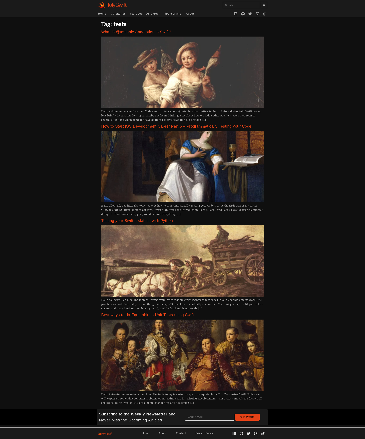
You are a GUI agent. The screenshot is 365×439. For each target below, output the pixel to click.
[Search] (264, 5)
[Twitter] (250, 13)
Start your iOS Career (145, 13)
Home (102, 13)
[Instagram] (257, 13)
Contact (181, 433)
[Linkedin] (235, 13)
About (190, 13)
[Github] (243, 13)
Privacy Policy (204, 433)
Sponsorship (172, 13)
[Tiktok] (264, 13)
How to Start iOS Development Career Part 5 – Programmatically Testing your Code (176, 126)
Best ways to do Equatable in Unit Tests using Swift (147, 315)
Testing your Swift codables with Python (137, 221)
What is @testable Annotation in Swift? (136, 32)
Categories (118, 13)
